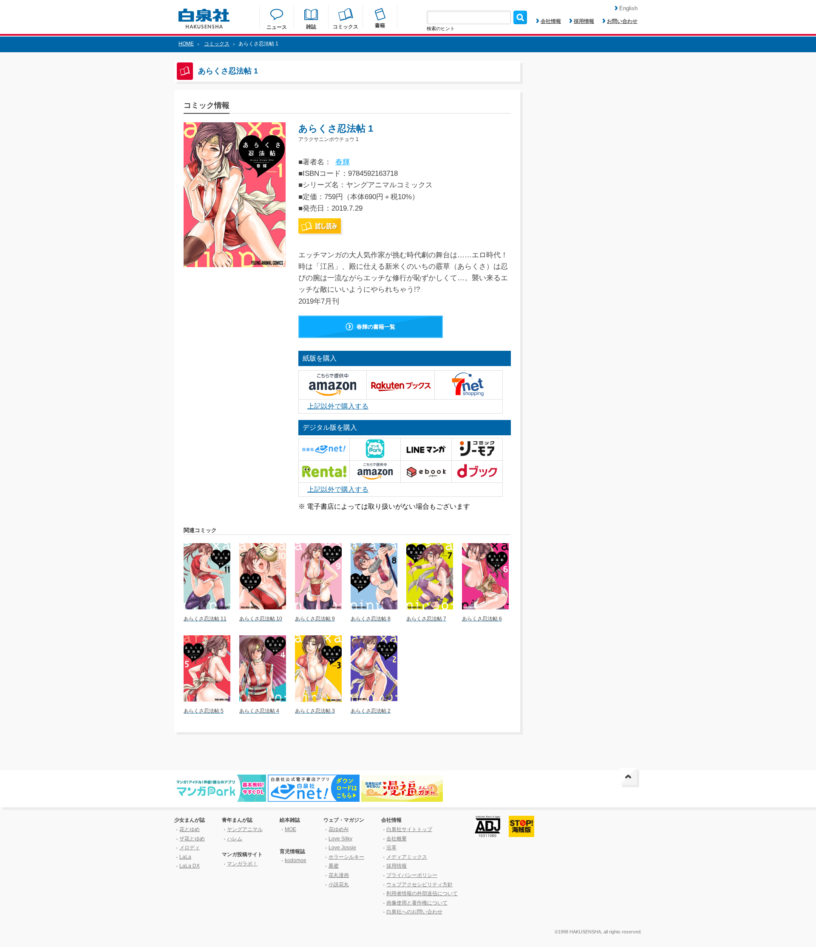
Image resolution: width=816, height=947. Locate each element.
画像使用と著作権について (417, 903)
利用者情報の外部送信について (422, 893)
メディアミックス (406, 857)
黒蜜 (334, 866)
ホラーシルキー (346, 857)
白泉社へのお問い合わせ (414, 912)
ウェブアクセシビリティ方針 (419, 885)
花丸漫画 (339, 875)
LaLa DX (189, 866)
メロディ (189, 848)
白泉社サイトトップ (409, 829)
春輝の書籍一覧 (376, 327)
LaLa (185, 857)
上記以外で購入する (337, 406)
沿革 (391, 848)
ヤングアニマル (245, 829)
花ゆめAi (338, 829)
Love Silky (340, 839)
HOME (186, 44)
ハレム (234, 839)
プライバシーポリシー (411, 875)
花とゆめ (189, 829)
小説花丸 (339, 885)
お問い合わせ (622, 21)
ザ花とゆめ (192, 839)
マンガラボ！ (242, 864)
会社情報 (551, 21)
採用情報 (584, 21)
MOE (290, 829)
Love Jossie (342, 848)
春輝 (342, 162)
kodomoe (295, 860)
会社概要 (396, 839)
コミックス (217, 44)
